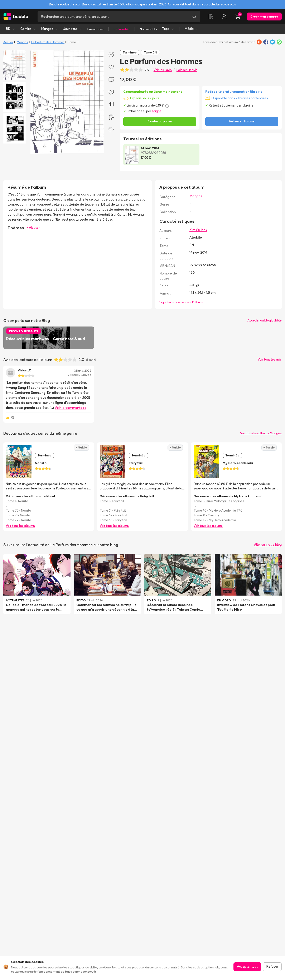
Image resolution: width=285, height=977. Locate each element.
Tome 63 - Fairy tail (113, 520)
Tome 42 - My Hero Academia (215, 520)
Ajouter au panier (160, 121)
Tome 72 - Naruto (18, 520)
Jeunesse (70, 29)
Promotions (95, 29)
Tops (165, 29)
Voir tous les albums (20, 526)
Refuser (272, 966)
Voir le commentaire (70, 407)
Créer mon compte (264, 16)
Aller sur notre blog (268, 544)
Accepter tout (247, 966)
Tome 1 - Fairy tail (112, 501)
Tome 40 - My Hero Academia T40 (218, 510)
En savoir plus (226, 4)
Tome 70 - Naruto (18, 510)
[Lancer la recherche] (194, 16)
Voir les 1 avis (163, 70)
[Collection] (211, 16)
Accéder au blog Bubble (264, 320)
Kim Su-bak (198, 230)
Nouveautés (148, 29)
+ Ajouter (33, 228)
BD (8, 29)
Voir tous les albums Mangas (261, 433)
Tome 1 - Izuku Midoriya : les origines (219, 501)
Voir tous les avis (270, 359)
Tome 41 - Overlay (206, 515)
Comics (25, 29)
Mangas (47, 29)
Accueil (8, 42)
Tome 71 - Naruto (18, 515)
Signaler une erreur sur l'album (181, 302)
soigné (156, 111)
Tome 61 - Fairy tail (113, 510)
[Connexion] (224, 16)
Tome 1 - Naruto (17, 501)
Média (189, 29)
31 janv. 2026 (82, 370)
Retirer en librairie (242, 121)
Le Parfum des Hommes (47, 42)
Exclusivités (122, 29)
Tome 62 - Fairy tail (113, 515)
